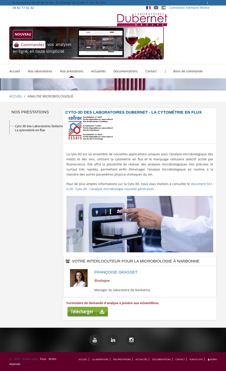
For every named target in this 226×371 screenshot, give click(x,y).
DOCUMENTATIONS (161, 359)
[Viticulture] (157, 8)
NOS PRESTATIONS (30, 112)
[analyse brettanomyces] (113, 341)
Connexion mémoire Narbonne (183, 2)
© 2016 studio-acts (23, 359)
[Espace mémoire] (211, 2)
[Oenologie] (150, 8)
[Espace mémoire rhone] (157, 2)
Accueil (14, 71)
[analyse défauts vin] (95, 341)
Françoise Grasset (115, 272)
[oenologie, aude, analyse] (142, 18)
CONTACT (180, 359)
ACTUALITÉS (141, 359)
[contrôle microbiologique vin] (131, 341)
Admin (213, 359)
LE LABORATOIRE (100, 359)
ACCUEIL (15, 96)
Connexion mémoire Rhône (189, 8)
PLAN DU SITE (196, 359)
